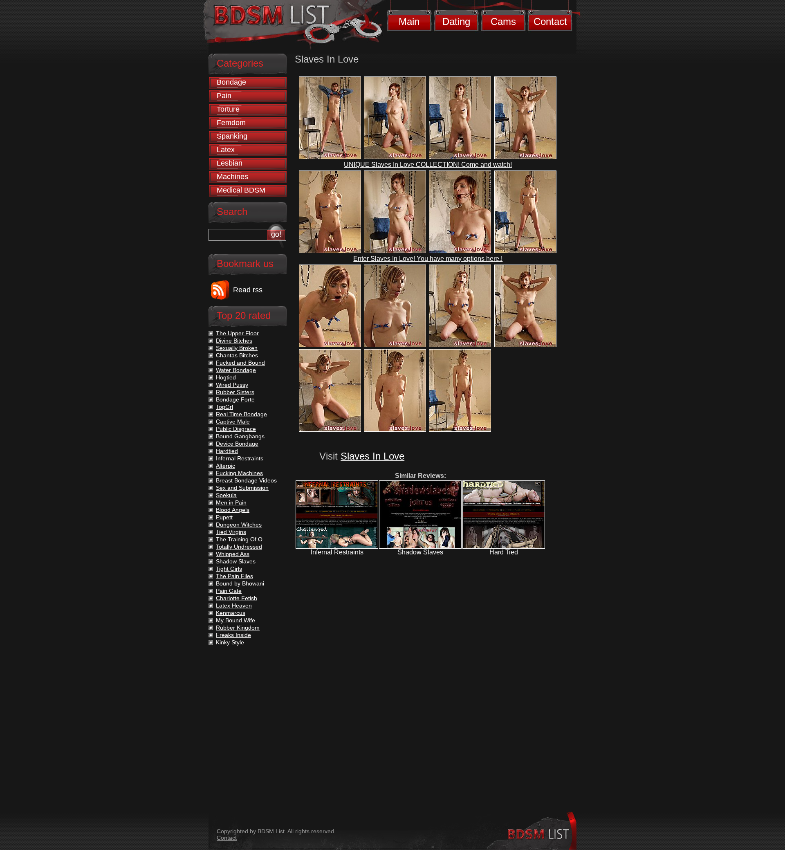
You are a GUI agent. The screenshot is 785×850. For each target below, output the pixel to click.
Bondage (231, 82)
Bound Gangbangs (240, 436)
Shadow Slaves (420, 552)
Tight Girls (229, 568)
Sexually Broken (237, 348)
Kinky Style (230, 642)
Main (409, 21)
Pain (224, 96)
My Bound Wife (235, 620)
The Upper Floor (237, 333)
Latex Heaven (234, 605)
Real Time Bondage (241, 414)
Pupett (224, 517)
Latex (226, 150)
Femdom (231, 123)
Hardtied (227, 451)
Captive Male (233, 421)
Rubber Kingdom (238, 627)
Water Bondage (236, 370)
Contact (550, 21)
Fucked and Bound (240, 362)
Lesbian (229, 163)
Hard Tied (503, 552)
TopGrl (224, 407)
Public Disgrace (236, 429)
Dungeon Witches (239, 524)
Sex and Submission (242, 487)
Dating (456, 21)
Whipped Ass (232, 554)
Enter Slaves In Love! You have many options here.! (427, 258)
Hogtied (226, 377)
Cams (503, 21)
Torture (228, 109)
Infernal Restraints (337, 552)
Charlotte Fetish (236, 598)
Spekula (226, 495)
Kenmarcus (230, 613)
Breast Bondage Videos (246, 480)
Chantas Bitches (237, 355)
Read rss (247, 290)
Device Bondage (237, 443)
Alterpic (225, 465)
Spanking (232, 136)
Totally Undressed (239, 546)
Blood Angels (232, 510)
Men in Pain (231, 502)
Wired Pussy (232, 384)
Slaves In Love (372, 456)
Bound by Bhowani (240, 583)
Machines (232, 177)
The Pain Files (234, 576)
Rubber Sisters (235, 392)
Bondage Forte (235, 399)
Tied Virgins (231, 532)
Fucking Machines (239, 473)
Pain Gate (229, 591)
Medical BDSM (241, 190)
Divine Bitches (234, 340)
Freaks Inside (233, 635)
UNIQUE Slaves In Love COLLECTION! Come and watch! (428, 164)
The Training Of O (239, 539)
